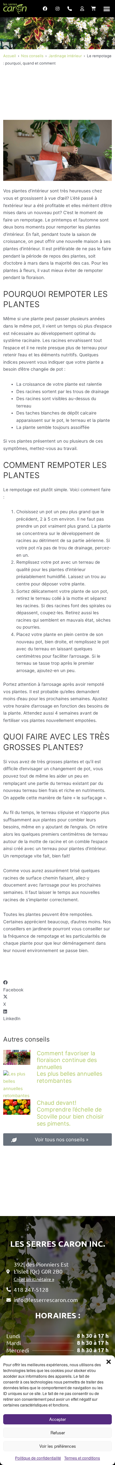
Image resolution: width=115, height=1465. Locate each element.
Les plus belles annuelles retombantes (69, 1077)
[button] (108, 1362)
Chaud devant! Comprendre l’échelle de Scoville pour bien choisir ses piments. (70, 1113)
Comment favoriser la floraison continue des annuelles (67, 1060)
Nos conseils (32, 56)
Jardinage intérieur (65, 56)
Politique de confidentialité (38, 1458)
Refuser (57, 1433)
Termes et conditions (82, 1458)
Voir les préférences (57, 1446)
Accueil (9, 56)
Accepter (57, 1419)
